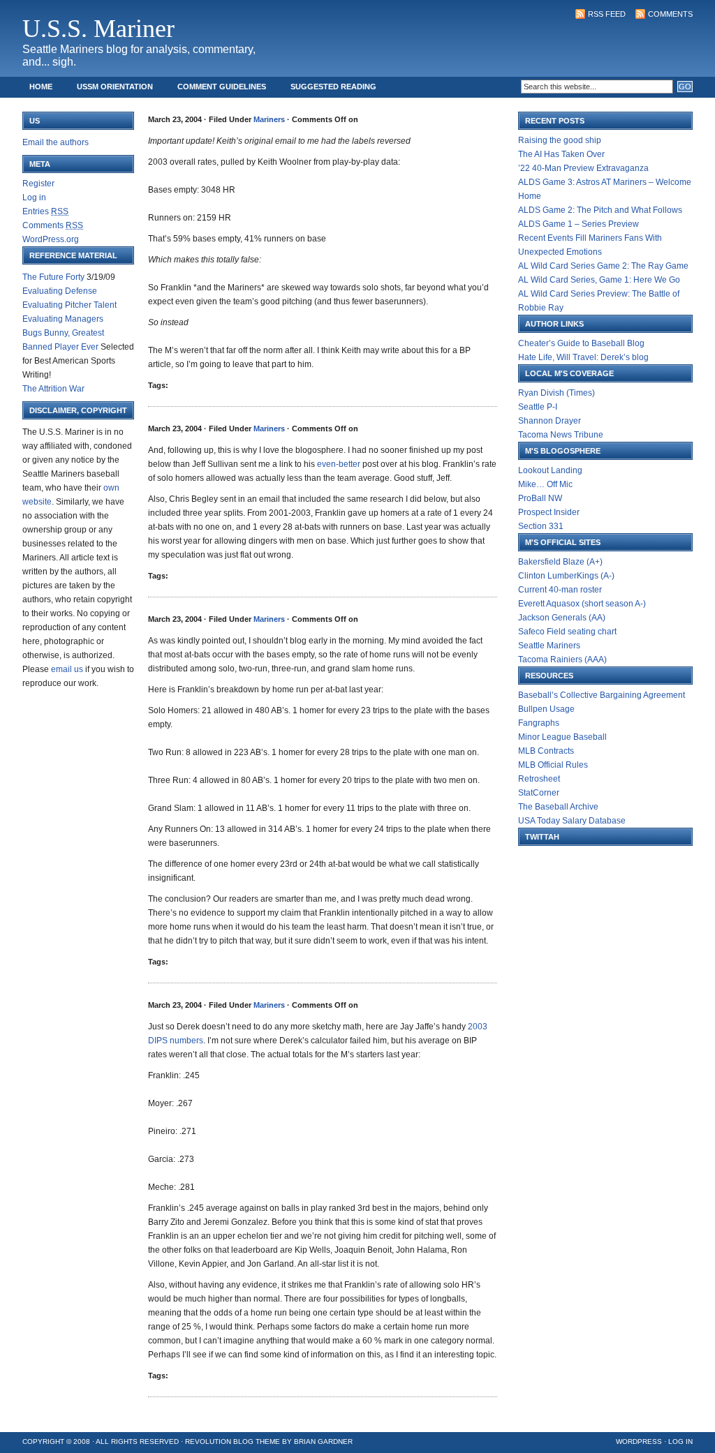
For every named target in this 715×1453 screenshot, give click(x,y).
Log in (34, 197)
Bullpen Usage (546, 709)
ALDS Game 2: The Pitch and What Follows (600, 210)
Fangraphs (538, 723)
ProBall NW (540, 498)
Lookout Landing (550, 470)
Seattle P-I (537, 407)
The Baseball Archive (558, 807)
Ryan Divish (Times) (556, 393)
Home (40, 86)
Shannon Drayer (549, 421)
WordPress (639, 1441)
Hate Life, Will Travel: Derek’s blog (583, 357)
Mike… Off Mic (545, 484)
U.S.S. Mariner (98, 29)
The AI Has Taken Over (561, 154)
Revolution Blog (219, 1441)
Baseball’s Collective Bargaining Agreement (601, 695)
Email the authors (55, 142)
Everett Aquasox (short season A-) (582, 604)
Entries (45, 211)
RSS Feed (607, 14)
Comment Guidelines (221, 86)
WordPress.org (50, 239)
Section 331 (540, 526)
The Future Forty (53, 277)
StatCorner (538, 793)
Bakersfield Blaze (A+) (560, 562)
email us (67, 669)
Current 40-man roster (560, 590)
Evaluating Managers (62, 319)
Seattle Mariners (549, 645)
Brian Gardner (323, 1441)
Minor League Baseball (562, 737)
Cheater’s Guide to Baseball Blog (581, 343)
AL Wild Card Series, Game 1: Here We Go (599, 280)
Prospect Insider (549, 512)
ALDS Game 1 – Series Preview (578, 224)
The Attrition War (53, 389)
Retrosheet (539, 779)
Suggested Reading (333, 86)
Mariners (269, 119)
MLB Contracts (546, 751)
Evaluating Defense (59, 291)
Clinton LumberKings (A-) (566, 576)
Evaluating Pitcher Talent (69, 305)
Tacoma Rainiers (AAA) (562, 659)
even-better (338, 464)
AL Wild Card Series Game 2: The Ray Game (603, 266)
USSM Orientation (115, 86)
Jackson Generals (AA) (561, 618)
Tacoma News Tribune (560, 435)
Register (38, 183)
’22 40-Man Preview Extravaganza (583, 168)
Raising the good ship (559, 140)
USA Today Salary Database (572, 821)
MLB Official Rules (553, 765)
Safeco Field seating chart (567, 631)
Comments (670, 14)
